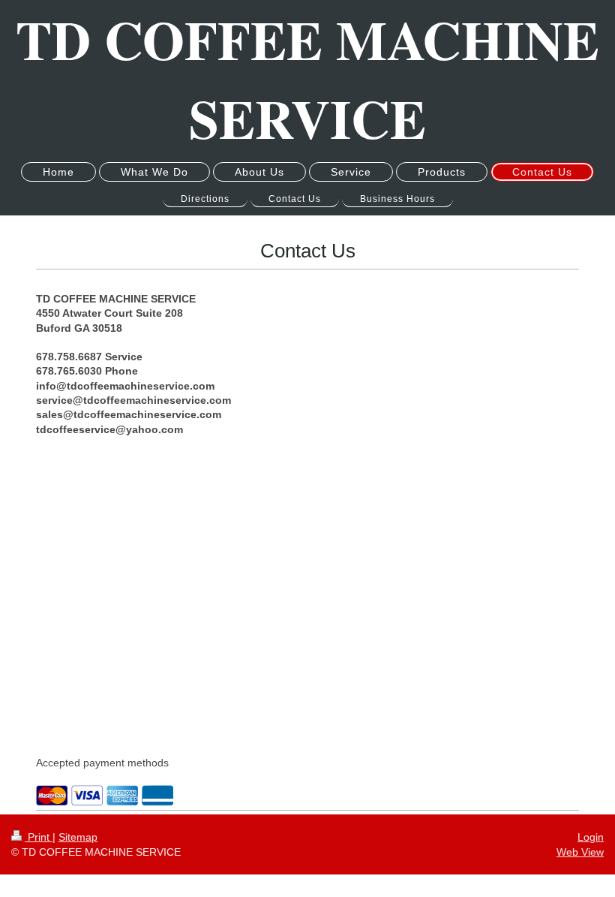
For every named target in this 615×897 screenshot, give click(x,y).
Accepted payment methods (102, 763)
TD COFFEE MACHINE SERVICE (307, 79)
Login (591, 837)
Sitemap (78, 837)
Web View (580, 852)
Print (38, 837)
